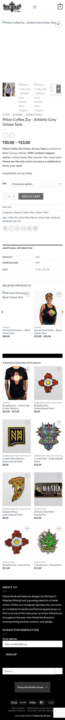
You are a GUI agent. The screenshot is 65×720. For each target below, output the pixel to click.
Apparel (18, 114)
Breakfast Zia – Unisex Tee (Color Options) (16, 407)
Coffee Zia (13, 217)
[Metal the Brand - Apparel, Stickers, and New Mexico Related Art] (16, 7)
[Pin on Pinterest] (29, 228)
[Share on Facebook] (11, 228)
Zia (19, 221)
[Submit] (59, 671)
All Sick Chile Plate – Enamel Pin (45, 513)
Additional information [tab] (17, 248)
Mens (32, 212)
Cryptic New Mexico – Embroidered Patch (14, 460)
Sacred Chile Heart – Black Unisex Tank (48, 331)
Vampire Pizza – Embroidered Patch (12, 513)
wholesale (55, 217)
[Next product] (5, 135)
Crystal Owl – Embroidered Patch (48, 460)
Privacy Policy (17, 710)
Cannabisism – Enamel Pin (48, 565)
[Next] (57, 50)
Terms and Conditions (40, 708)
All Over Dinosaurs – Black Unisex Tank (16, 331)
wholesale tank (9, 221)
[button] (35, 7)
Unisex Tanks (34, 114)
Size (4, 183)
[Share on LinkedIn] (35, 228)
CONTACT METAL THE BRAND (43, 710)
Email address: (10, 638)
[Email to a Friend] (23, 228)
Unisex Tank (44, 217)
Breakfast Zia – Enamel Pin (16, 565)
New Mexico (31, 217)
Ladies (25, 212)
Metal (21, 217)
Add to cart (31, 196)
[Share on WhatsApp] (5, 228)
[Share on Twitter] (17, 228)
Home (6, 114)
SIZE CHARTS (17, 708)
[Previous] (8, 50)
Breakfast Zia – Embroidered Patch (44, 407)
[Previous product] (11, 135)
